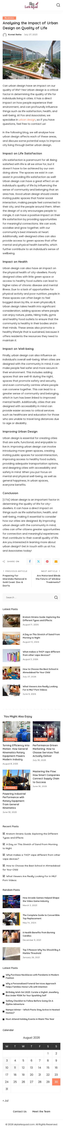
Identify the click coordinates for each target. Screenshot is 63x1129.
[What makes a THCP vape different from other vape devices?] (11, 655)
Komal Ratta (15, 34)
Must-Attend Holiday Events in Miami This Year (30, 1019)
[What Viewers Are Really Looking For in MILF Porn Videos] (11, 690)
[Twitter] (38, 561)
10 (7, 1068)
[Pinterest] (47, 561)
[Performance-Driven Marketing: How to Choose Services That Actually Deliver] (46, 731)
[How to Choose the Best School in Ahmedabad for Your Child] (11, 672)
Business (9, 18)
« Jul (5, 1101)
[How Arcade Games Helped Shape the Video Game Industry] (11, 901)
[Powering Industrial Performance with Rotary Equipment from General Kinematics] (16, 780)
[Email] (55, 561)
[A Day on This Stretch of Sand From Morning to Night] (11, 638)
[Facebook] (29, 561)
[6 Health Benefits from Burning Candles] (11, 936)
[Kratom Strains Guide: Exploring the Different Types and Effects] (11, 620)
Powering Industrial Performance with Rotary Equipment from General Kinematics (14, 800)
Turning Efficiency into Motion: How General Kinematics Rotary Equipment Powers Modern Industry (16, 752)
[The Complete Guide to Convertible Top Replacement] (11, 918)
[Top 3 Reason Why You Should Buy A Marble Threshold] (11, 953)
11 (15, 1068)
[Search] (58, 5)
